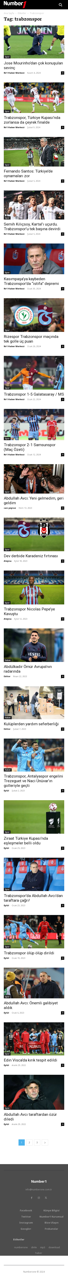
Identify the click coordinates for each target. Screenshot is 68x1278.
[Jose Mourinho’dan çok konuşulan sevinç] (34, 41)
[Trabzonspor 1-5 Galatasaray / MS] (34, 373)
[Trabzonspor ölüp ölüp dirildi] (34, 931)
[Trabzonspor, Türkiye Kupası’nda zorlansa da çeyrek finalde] (34, 97)
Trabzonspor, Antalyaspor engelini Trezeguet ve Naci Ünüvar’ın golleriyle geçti (33, 781)
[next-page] (45, 1142)
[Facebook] (31, 1197)
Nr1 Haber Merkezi (14, 72)
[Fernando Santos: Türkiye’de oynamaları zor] (34, 152)
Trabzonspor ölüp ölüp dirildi (29, 953)
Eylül (6, 790)
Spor (7, 56)
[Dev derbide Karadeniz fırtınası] (34, 534)
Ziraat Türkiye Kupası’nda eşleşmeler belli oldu (26, 840)
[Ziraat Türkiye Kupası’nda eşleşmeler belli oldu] (34, 817)
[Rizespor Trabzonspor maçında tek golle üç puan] (34, 315)
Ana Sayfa (9, 13)
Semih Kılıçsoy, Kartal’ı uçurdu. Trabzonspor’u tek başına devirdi (32, 226)
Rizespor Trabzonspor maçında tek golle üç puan (31, 339)
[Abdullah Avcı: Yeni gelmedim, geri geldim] (34, 479)
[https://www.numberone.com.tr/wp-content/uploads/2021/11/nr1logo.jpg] (15, 4)
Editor (7, 676)
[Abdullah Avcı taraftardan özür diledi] (34, 1092)
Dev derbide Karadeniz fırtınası (31, 556)
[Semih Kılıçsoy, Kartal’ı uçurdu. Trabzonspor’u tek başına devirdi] (34, 205)
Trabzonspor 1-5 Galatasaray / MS (34, 394)
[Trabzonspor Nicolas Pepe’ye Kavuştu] (34, 587)
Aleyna (8, 560)
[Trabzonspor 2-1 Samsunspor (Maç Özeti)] (34, 424)
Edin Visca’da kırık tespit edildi (30, 1060)
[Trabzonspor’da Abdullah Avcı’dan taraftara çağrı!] (34, 874)
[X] (45, 1197)
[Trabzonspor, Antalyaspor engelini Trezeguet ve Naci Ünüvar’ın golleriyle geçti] (34, 755)
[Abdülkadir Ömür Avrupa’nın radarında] (34, 645)
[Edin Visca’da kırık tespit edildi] (34, 1038)
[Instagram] (38, 1197)
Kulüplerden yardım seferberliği (31, 724)
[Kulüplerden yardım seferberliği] (34, 702)
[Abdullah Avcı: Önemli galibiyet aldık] (34, 983)
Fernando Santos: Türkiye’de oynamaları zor (28, 173)
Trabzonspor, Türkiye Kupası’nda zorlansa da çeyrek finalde (32, 120)
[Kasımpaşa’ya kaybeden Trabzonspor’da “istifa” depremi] (34, 258)
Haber (8, 660)
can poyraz (10, 507)
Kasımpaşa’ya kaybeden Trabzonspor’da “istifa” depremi (31, 281)
